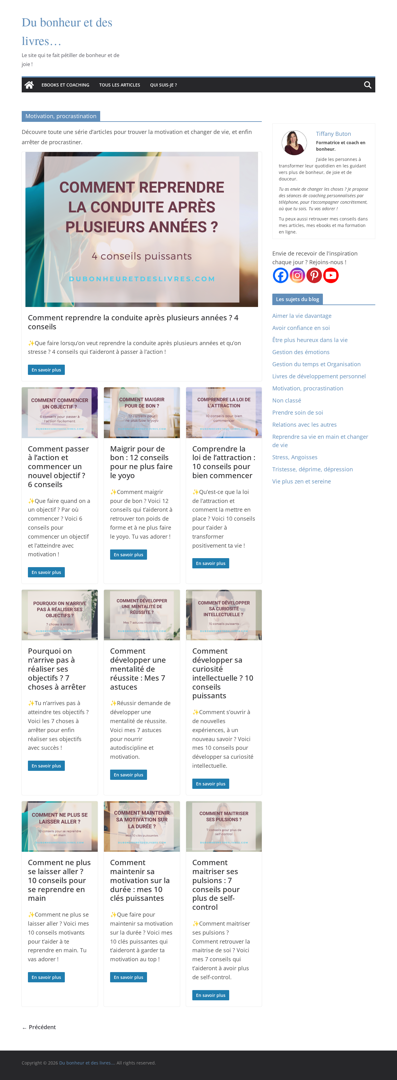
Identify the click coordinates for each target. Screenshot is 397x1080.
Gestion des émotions (301, 352)
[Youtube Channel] (331, 275)
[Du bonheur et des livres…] (29, 85)
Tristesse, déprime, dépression (312, 469)
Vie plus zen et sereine (301, 481)
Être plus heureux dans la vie (310, 340)
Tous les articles (119, 85)
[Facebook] (280, 275)
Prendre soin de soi (297, 412)
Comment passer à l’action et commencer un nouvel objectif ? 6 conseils (58, 466)
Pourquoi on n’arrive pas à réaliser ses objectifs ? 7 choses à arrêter (57, 668)
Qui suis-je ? (163, 85)
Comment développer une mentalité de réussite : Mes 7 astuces (138, 668)
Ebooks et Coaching (65, 85)
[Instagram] (297, 275)
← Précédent (39, 1027)
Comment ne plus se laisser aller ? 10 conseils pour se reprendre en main (59, 880)
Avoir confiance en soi (301, 327)
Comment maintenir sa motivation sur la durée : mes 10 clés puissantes (140, 880)
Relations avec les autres (304, 424)
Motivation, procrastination (307, 388)
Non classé (286, 400)
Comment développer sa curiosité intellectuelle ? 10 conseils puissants (222, 673)
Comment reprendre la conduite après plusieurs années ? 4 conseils (133, 321)
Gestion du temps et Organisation (316, 364)
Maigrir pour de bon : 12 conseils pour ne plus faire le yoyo (141, 461)
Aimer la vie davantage (302, 315)
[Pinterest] (314, 275)
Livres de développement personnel (319, 376)
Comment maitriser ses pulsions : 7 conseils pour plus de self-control (216, 884)
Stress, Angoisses (295, 457)
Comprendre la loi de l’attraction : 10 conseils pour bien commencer (223, 461)
